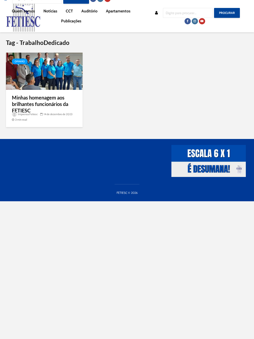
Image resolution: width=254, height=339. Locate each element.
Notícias (50, 11)
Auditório (89, 11)
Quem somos (23, 11)
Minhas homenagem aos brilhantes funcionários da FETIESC (40, 104)
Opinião (20, 61)
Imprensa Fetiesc (27, 114)
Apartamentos (118, 11)
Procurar (227, 13)
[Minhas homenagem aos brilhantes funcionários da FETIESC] (44, 70)
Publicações (71, 21)
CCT (69, 11)
